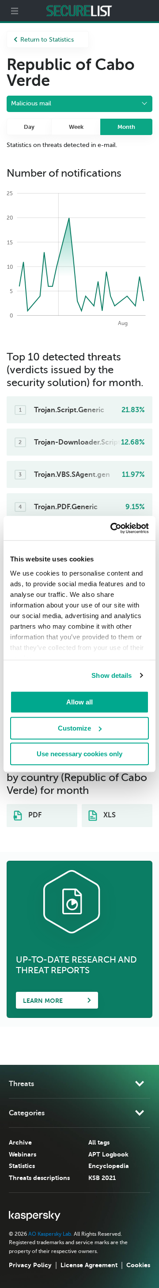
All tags (99, 1142)
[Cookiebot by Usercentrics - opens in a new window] (112, 528)
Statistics (22, 1165)
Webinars (22, 1154)
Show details (111, 675)
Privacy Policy (30, 1265)
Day (29, 127)
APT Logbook (108, 1154)
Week (76, 127)
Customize (74, 728)
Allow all (79, 702)
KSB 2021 (102, 1177)
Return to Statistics (47, 39)
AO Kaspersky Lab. (50, 1234)
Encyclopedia (108, 1165)
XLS (109, 815)
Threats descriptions (39, 1177)
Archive (20, 1142)
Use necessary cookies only (79, 754)
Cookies (138, 1265)
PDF (34, 815)
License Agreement (89, 1265)
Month (126, 127)
